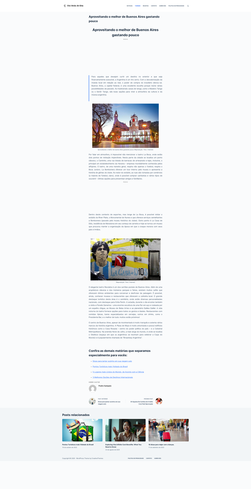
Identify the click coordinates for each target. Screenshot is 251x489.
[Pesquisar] (188, 6)
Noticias (129, 6)
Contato (154, 6)
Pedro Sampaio (105, 386)
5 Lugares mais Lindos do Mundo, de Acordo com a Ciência (118, 372)
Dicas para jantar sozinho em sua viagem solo (112, 361)
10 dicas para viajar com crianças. (161, 445)
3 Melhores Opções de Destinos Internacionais (113, 377)
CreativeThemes (97, 458)
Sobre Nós (162, 6)
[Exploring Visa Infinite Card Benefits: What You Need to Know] (125, 430)
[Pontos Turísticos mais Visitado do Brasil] (82, 430)
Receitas (146, 6)
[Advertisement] (125, 54)
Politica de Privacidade (176, 6)
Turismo (137, 6)
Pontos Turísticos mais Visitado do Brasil (110, 366)
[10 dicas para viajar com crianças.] (169, 430)
